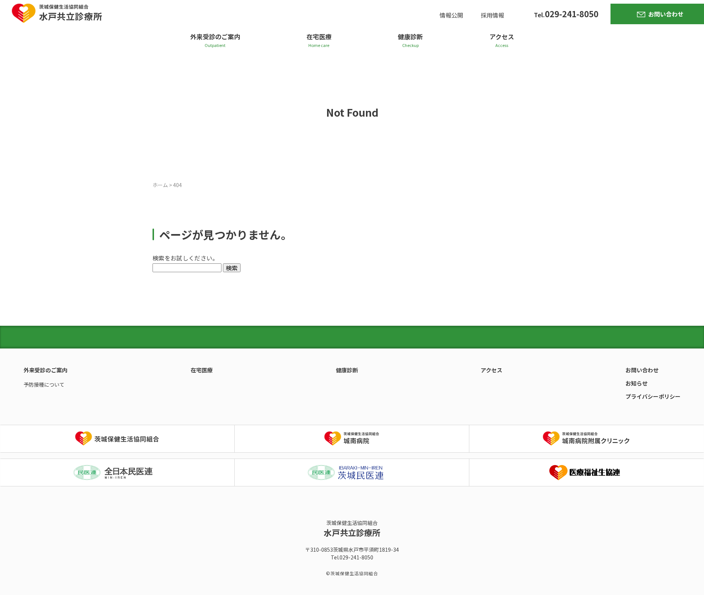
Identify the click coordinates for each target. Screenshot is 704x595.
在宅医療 (319, 36)
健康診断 (410, 36)
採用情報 (492, 15)
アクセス (501, 36)
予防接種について (44, 384)
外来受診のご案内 (215, 36)
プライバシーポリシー (653, 396)
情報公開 (451, 15)
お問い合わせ (665, 14)
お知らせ (637, 383)
